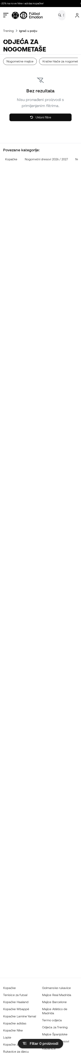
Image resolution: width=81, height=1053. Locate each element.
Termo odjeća (52, 1020)
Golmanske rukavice (56, 988)
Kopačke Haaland (16, 1002)
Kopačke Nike (13, 1030)
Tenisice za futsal (15, 995)
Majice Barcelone (54, 1002)
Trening (8, 30)
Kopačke (11, 159)
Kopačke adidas (14, 1023)
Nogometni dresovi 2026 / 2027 (46, 159)
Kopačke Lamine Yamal (19, 1016)
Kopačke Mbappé (16, 1009)
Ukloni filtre (43, 117)
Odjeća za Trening (55, 1027)
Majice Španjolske (54, 1034)
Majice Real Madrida (56, 995)
